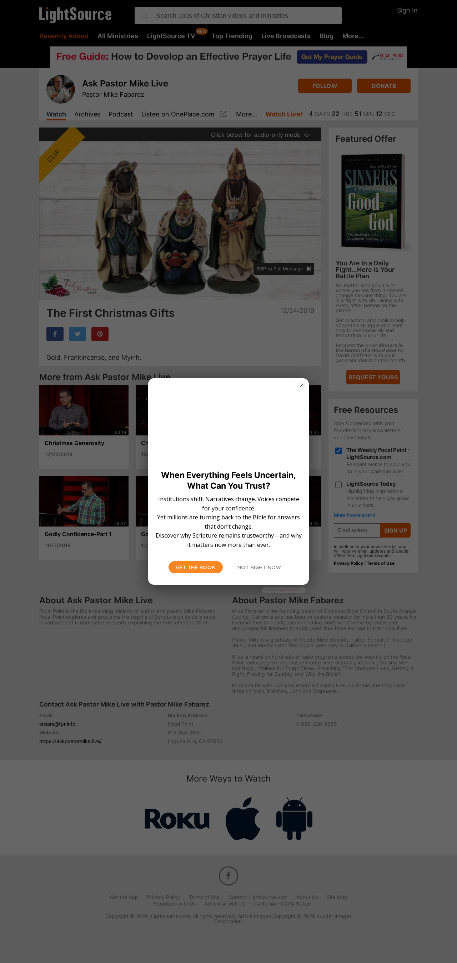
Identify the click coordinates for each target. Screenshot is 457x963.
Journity (292, 590)
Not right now (259, 567)
